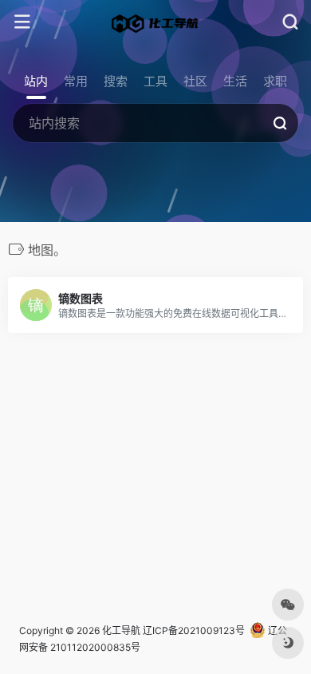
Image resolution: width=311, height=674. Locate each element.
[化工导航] (155, 22)
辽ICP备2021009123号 (194, 630)
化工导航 (121, 630)
